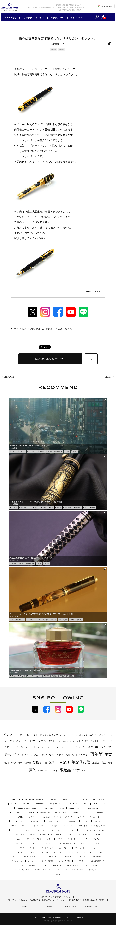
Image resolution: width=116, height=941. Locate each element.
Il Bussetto (25, 804)
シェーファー (51, 856)
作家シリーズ (10, 763)
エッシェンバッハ (74, 839)
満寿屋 (95, 865)
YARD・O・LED (99, 804)
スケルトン (32, 451)
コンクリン (81, 856)
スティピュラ (96, 843)
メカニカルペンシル (44, 755)
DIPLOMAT (76, 812)
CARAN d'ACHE (93, 808)
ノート (69, 747)
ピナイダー (71, 830)
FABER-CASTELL (75, 808)
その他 (58, 874)
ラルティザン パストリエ (32, 856)
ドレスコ (15, 830)
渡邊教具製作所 (36, 821)
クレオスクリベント (57, 804)
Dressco (65, 799)
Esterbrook (52, 799)
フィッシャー (56, 830)
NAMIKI (43, 834)
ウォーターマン (72, 852)
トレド (36, 507)
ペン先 (90, 747)
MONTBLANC (48, 808)
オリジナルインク (49, 735)
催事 (20, 763)
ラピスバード (94, 817)
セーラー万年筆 (47, 861)
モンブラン (97, 834)
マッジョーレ (80, 848)
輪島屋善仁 (73, 821)
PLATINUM (73, 804)
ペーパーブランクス (22, 870)
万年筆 (54, 49)
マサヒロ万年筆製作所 (97, 861)
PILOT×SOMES (98, 799)
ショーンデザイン (97, 856)
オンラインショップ (76, 18)
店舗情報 (27, 763)
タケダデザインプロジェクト (77, 865)
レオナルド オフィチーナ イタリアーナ (91, 826)
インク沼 (22, 451)
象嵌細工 (78, 507)
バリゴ (59, 839)
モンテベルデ (66, 856)
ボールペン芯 (27, 755)
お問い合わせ (47, 906)
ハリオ (21, 865)
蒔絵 (103, 762)
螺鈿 (110, 763)
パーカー (94, 848)
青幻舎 (32, 834)
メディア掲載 (63, 755)
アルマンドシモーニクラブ (65, 843)
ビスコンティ (32, 843)
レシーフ (69, 834)
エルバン (102, 852)
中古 (51, 507)
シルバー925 (82, 741)
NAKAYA (100, 812)
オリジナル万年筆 (87, 735)
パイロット (32, 861)
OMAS (85, 804)
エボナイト (32, 735)
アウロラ (19, 843)
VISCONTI (16, 799)
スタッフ (98, 291)
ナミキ (26, 830)
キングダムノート (95, 870)
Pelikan (61, 808)
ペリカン (18, 839)
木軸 (45, 763)
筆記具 (49, 451)
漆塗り (53, 762)
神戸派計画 (57, 865)
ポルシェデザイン (40, 826)
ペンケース (79, 747)
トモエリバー (99, 821)
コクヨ (13, 826)
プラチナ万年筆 (64, 861)
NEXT (108, 376)
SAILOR (88, 812)
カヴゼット (33, 817)
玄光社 (54, 826)
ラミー (49, 839)
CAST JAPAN (56, 834)
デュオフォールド (58, 747)
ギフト (52, 741)
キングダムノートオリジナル (28, 740)
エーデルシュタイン (35, 676)
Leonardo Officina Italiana (34, 799)
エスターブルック (18, 821)
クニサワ (85, 821)
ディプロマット (60, 812)
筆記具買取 (58, 451)
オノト (33, 852)
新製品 (62, 49)
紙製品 (95, 762)
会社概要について (91, 906)
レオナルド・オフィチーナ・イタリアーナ (57, 817)
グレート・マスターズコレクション (70, 870)
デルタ (22, 848)
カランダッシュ (17, 861)
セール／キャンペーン (39, 747)
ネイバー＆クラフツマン (43, 870)
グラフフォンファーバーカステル (92, 830)
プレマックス (19, 834)
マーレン (33, 848)
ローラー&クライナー (93, 839)
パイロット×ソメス (80, 799)
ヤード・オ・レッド (18, 852)
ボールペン (12, 754)
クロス (15, 856)
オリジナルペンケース (68, 735)
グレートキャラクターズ (65, 741)
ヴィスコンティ (40, 830)
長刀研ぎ (53, 770)
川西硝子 (32, 865)
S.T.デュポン (88, 852)
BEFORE (9, 376)
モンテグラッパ (47, 848)
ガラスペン (102, 735)
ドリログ (44, 865)
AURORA (20, 817)
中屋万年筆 (79, 861)
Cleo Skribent (39, 804)
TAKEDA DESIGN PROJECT (27, 808)
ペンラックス (18, 812)
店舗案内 (25, 906)
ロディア (81, 817)
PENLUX (32, 812)
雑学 (76, 770)
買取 (67, 451)
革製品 (84, 771)
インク (13, 451)
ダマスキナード (26, 507)
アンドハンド (67, 826)
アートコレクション (17, 620)
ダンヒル (45, 852)
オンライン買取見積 (69, 906)
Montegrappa (45, 812)
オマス (83, 843)
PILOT (13, 804)
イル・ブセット (64, 848)
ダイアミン (57, 852)
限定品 (75, 451)
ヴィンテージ (80, 754)
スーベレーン (21, 747)
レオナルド (47, 843)
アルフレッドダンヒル (55, 821)
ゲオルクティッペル (34, 620)
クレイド (25, 826)
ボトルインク (103, 746)
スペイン (14, 507)
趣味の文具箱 (42, 770)
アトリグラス (83, 834)
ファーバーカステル (34, 839)
